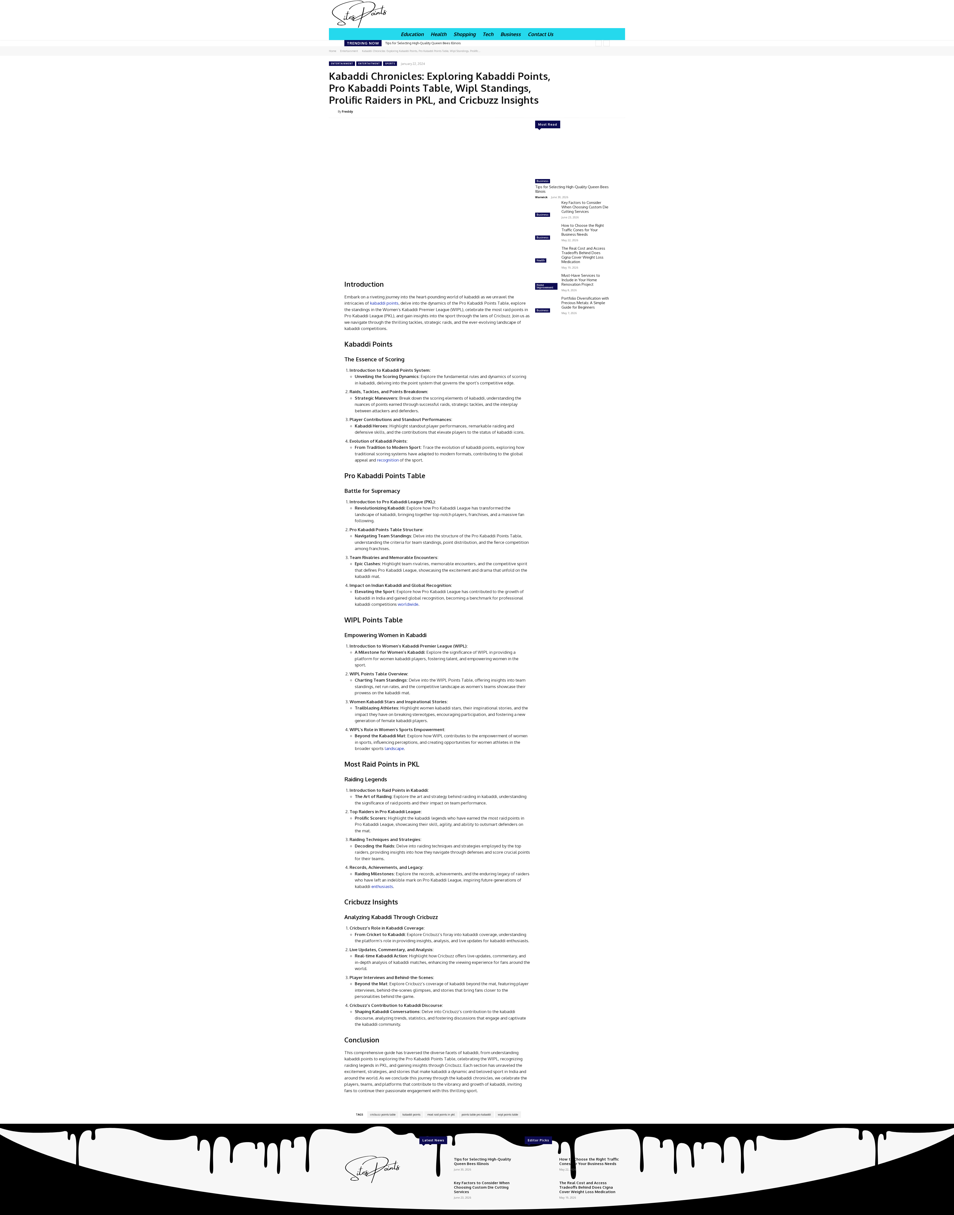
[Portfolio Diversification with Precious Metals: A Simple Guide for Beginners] (546, 305)
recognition (388, 460)
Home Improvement (545, 286)
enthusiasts (382, 886)
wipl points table (508, 1114)
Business (543, 181)
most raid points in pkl (441, 1114)
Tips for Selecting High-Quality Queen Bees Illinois (423, 43)
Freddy (347, 111)
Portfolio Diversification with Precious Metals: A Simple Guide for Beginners (585, 303)
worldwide (408, 604)
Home (332, 51)
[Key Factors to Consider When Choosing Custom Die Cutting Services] (546, 209)
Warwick (541, 197)
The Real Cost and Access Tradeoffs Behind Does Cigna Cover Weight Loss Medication (583, 255)
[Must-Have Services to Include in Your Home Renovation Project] (546, 282)
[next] (606, 43)
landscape (394, 748)
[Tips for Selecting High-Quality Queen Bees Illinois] (572, 156)
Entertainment (349, 51)
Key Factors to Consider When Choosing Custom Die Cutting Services (584, 207)
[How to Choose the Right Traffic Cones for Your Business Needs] (546, 232)
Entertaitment (369, 63)
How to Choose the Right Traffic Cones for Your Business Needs (582, 230)
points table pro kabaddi (476, 1114)
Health (541, 260)
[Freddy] (333, 111)
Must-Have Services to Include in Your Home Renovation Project (580, 280)
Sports (390, 63)
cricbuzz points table (383, 1114)
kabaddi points (383, 303)
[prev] (599, 43)
